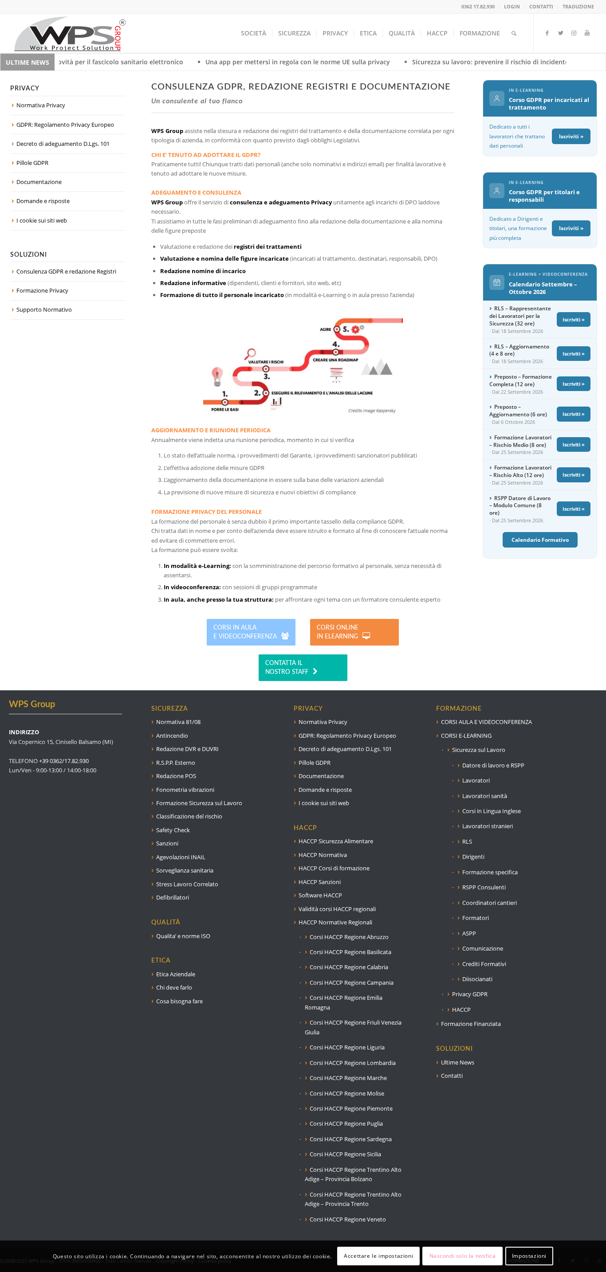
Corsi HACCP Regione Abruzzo (349, 937)
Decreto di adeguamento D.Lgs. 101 (63, 144)
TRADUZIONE (578, 6)
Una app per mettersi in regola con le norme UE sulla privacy (229, 62)
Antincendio (172, 736)
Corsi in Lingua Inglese (491, 811)
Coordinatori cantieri (489, 903)
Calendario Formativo (540, 540)
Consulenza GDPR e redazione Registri (66, 271)
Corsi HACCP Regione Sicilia (345, 1154)
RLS (467, 841)
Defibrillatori (172, 897)
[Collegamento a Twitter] (560, 32)
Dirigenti (473, 857)
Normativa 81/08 (178, 722)
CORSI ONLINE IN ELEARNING (337, 632)
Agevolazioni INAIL (180, 857)
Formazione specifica (490, 872)
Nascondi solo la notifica (462, 1256)
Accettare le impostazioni (378, 1256)
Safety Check (173, 830)
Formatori (475, 918)
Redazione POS (176, 776)
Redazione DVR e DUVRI (187, 749)
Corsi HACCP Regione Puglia (346, 1123)
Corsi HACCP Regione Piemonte (351, 1108)
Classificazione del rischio (189, 816)
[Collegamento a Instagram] (574, 32)
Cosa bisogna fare (179, 1001)
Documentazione (39, 182)
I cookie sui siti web (41, 220)
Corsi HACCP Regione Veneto (348, 1219)
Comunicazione (482, 948)
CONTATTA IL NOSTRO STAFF (286, 668)
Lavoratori (476, 780)
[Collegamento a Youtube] (587, 32)
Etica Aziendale (175, 974)
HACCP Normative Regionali (335, 922)
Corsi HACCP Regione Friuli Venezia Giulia (353, 1027)
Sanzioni (167, 843)
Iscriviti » (571, 136)
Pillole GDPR (32, 163)
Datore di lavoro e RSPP (493, 765)
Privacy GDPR (470, 994)
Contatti (452, 1076)
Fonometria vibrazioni (185, 790)
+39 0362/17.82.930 (64, 761)
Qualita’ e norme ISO (183, 936)
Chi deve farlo (174, 987)
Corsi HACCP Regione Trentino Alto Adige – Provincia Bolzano (353, 1174)
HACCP (461, 1010)
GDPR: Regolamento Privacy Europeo (65, 125)
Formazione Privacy (42, 290)
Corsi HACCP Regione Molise (347, 1093)
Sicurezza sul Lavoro (478, 750)
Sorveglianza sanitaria (184, 870)
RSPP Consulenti (484, 887)
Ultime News (457, 1062)
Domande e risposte (43, 201)
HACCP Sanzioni (320, 882)
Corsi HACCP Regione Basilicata (350, 952)
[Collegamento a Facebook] (547, 32)
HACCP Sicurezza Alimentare (336, 841)
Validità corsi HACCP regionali (337, 909)
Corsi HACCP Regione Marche (348, 1078)
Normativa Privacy (40, 105)
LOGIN (512, 6)
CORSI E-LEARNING (466, 736)
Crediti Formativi (484, 964)
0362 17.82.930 (478, 6)
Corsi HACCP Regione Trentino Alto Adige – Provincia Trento (353, 1199)
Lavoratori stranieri (487, 826)
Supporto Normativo (44, 309)
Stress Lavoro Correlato (187, 884)
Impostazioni (529, 1256)
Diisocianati (477, 979)
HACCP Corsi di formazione (334, 868)
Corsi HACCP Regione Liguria (347, 1047)
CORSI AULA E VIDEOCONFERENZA (486, 722)
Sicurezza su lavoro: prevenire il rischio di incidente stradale (435, 62)
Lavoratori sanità (484, 796)
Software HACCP (320, 895)
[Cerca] (514, 33)
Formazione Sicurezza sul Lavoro (199, 803)
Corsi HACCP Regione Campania (352, 982)
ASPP (469, 933)
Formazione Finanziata (471, 1024)
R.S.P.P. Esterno (175, 763)
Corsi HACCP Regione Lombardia (353, 1063)
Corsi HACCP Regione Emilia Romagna (343, 1002)
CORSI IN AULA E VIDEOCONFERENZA (245, 632)
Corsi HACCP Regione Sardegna (351, 1139)
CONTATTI (541, 6)
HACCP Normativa (323, 855)
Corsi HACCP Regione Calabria (349, 967)
